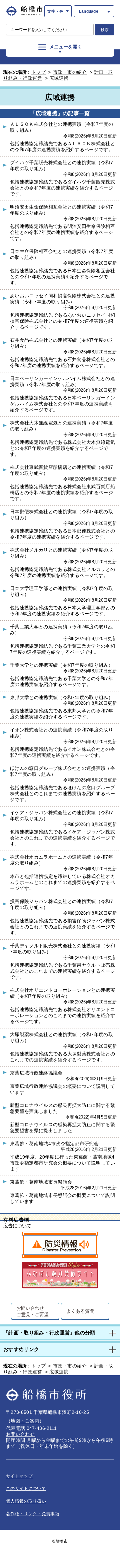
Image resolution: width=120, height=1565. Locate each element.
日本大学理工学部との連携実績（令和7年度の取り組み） (61, 591)
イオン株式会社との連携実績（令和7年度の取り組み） (61, 732)
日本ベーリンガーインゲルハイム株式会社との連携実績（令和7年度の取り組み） (62, 381)
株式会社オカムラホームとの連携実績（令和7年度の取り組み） (61, 860)
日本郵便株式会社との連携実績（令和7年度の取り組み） (61, 514)
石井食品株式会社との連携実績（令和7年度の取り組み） (61, 343)
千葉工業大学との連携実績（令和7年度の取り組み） (61, 629)
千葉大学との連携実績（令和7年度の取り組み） (61, 665)
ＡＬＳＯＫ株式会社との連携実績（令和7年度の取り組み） (61, 127)
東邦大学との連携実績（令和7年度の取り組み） (61, 697)
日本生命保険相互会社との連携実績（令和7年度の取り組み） (61, 254)
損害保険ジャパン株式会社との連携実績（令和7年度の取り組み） (61, 904)
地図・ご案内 (25, 1421)
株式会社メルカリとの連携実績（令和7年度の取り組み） (61, 553)
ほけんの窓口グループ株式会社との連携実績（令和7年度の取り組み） (62, 771)
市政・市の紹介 (70, 72)
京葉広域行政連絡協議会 (36, 1072)
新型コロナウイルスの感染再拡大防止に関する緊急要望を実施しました (62, 1108)
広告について (17, 1225)
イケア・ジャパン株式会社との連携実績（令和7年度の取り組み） (61, 815)
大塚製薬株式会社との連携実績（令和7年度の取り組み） (61, 1037)
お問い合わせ (20, 1434)
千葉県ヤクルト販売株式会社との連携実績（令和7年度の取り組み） (62, 948)
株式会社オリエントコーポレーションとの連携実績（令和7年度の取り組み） (62, 993)
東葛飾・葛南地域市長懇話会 (41, 1182)
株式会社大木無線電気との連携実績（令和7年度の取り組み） (61, 425)
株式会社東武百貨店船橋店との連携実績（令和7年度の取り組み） (61, 470)
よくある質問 (80, 1311)
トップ (38, 72)
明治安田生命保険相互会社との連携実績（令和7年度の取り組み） (61, 210)
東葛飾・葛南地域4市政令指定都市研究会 (54, 1143)
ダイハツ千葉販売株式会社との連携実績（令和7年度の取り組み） (61, 165)
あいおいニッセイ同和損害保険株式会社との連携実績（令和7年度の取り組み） (62, 298)
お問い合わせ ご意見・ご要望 (32, 1311)
